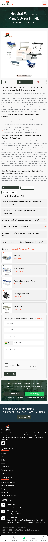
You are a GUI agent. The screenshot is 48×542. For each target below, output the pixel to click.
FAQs (3, 460)
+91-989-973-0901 (14, 507)
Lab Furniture (5, 492)
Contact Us (5, 473)
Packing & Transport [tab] (27, 188)
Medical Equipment (7, 486)
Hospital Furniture (7, 489)
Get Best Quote (22, 417)
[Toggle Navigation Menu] (44, 3)
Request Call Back (26, 82)
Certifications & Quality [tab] (9, 192)
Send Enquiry (9, 82)
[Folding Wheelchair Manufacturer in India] (7, 295)
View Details (18, 259)
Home (3, 454)
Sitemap (14, 532)
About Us (4, 457)
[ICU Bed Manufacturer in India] (7, 257)
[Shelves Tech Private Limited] (7, 428)
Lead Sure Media (21, 528)
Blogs (3, 463)
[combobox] (8, 343)
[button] (24, 203)
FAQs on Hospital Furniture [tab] (10, 188)
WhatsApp (33, 393)
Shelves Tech (17, 22)
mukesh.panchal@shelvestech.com (19, 514)
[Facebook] (3, 443)
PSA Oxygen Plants (8, 482)
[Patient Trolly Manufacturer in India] (7, 308)
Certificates (5, 467)
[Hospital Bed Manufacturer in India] (7, 270)
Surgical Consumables (9, 496)
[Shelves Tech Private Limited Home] (7, 3)
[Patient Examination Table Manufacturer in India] (7, 282)
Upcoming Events (7, 470)
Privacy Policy (6, 532)
